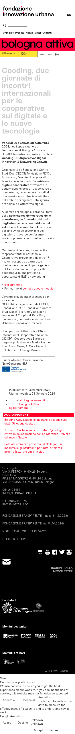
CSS (65, 671)
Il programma (13, 284)
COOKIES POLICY (14, 539)
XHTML (54, 671)
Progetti (19, 32)
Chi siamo (8, 32)
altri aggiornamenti (32, 400)
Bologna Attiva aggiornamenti (24, 406)
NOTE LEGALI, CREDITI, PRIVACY (24, 531)
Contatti (47, 32)
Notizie (29, 32)
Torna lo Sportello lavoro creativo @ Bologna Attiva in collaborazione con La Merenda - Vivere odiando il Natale (37, 433)
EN (69, 15)
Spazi (38, 32)
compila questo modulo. (38, 288)
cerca (5, 25)
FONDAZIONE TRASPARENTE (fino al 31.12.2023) (35, 515)
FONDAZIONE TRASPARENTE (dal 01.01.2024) (33, 523)
